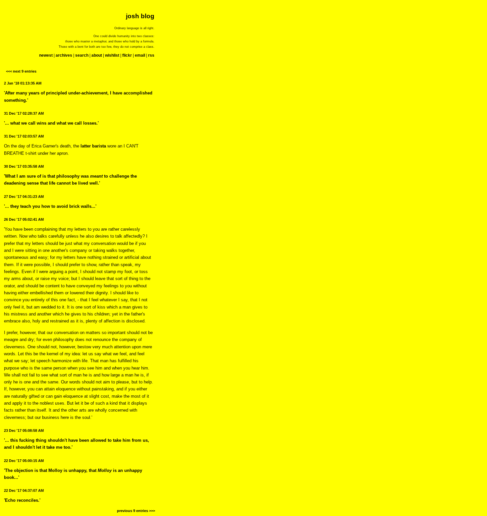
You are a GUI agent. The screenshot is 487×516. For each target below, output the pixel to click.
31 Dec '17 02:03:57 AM (24, 136)
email (140, 55)
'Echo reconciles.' (22, 500)
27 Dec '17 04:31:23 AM (24, 197)
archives (64, 55)
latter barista (93, 145)
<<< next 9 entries (21, 71)
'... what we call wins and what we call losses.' (51, 123)
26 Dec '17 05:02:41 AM (24, 219)
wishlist (112, 55)
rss (151, 55)
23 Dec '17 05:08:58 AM (24, 430)
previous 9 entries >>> (136, 511)
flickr (127, 55)
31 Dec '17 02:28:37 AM (24, 113)
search (81, 55)
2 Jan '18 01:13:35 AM (22, 83)
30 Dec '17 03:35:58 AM (24, 166)
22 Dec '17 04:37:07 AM (24, 490)
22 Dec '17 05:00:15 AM (24, 461)
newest (46, 55)
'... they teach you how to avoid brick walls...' (50, 206)
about (96, 55)
